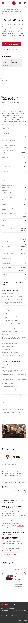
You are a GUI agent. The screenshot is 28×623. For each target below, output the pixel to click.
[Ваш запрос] (20, 3)
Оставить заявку (12, 554)
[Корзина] (20, 3)
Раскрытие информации (7, 608)
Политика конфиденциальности (9, 610)
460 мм (17, 581)
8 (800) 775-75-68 (10, 604)
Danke (25, 620)
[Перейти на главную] (3, 3)
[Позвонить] (2, 604)
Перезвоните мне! (12, 49)
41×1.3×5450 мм (19, 585)
